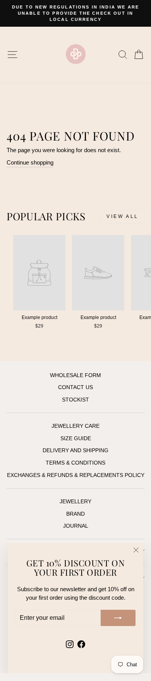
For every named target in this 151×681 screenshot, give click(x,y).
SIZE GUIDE (75, 438)
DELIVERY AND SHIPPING (75, 450)
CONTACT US (75, 387)
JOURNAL (75, 526)
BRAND (75, 514)
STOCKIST (75, 400)
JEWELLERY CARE (75, 426)
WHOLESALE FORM (75, 375)
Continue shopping (30, 163)
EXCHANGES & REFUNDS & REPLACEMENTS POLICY (75, 475)
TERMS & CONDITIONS (75, 463)
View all (122, 216)
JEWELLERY (75, 501)
